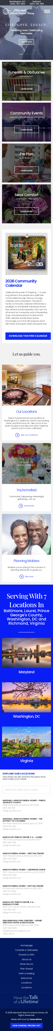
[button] (26, 806)
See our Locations (29, 435)
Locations (26, 982)
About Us (26, 959)
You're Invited (26, 490)
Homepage (27, 945)
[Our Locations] (26, 385)
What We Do (26, 964)
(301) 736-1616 (37, 3)
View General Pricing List (26, 1025)
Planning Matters (26, 560)
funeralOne (36, 1019)
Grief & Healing (26, 973)
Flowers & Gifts (26, 954)
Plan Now (29, 577)
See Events (29, 506)
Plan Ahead (26, 968)
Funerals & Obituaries (26, 950)
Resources (26, 978)
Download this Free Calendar (28, 335)
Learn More (30, 88)
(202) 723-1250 (17, 3)
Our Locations (26, 411)
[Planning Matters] (26, 534)
